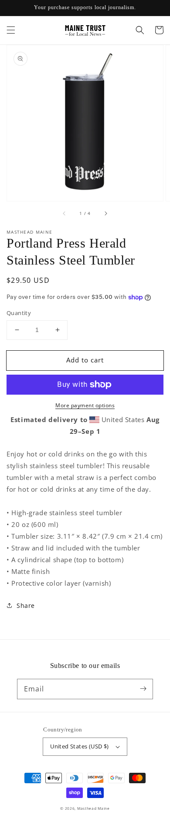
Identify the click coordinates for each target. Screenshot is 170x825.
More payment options (85, 405)
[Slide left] (64, 213)
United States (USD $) (79, 746)
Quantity (19, 313)
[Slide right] (105, 213)
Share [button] (26, 605)
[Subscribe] (143, 688)
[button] (10, 30)
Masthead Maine (93, 808)
